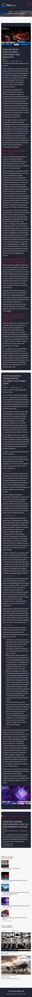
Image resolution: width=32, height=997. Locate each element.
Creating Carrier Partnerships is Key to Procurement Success (15, 824)
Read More (7, 844)
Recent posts (15, 930)
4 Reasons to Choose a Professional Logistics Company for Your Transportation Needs (15, 893)
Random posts (5, 930)
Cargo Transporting (13, 830)
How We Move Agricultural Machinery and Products (14, 880)
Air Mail (6, 830)
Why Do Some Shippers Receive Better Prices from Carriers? (14, 918)
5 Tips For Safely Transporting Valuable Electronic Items (16, 905)
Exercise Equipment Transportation (11, 868)
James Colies (15, 61)
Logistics (6, 61)
